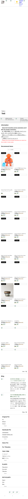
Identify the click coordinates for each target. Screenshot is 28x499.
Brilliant (4, 421)
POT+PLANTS (6, 477)
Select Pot (5, 443)
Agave (3, 480)
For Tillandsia (6, 447)
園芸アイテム (5, 458)
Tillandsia (4, 471)
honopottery (5, 436)
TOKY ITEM (5, 451)
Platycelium (5, 467)
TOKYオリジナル (6, 456)
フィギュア (4, 454)
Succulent (4, 469)
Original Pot (5, 417)
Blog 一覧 (24, 412)
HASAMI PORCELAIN (7, 434)
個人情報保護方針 (9, 495)
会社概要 (2, 495)
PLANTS (4, 464)
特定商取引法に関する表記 (17, 495)
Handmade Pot (6, 430)
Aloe (3, 482)
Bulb (3, 484)
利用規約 (25, 495)
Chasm (4, 423)
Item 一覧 (24, 371)
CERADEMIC (5, 432)
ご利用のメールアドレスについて (10, 138)
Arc (3, 419)
